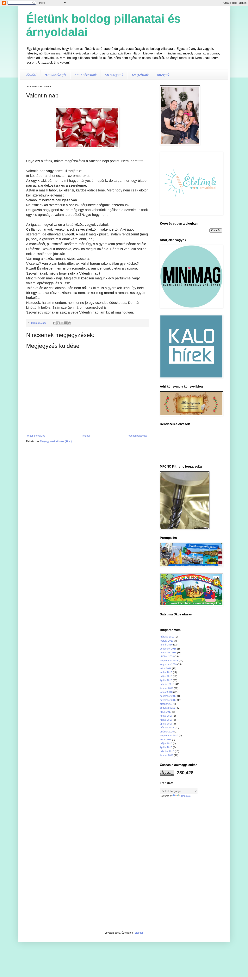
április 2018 (166, 680)
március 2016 (167, 751)
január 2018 (166, 692)
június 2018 (166, 672)
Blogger (139, 932)
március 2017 (167, 727)
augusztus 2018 (168, 664)
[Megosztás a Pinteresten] (69, 323)
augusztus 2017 (168, 707)
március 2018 (167, 684)
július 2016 (165, 739)
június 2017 (166, 715)
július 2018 (165, 668)
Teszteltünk (140, 74)
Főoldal (30, 74)
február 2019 (166, 640)
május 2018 (166, 676)
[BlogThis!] (58, 323)
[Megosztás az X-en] (62, 323)
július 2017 (165, 712)
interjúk (163, 74)
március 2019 (167, 636)
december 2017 (168, 696)
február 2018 (166, 688)
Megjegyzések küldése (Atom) (56, 441)
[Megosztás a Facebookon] (66, 323)
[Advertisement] (191, 827)
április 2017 (166, 723)
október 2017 (167, 704)
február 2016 (166, 755)
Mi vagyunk (114, 74)
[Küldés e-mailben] (55, 323)
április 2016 (166, 747)
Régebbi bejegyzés (137, 435)
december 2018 (168, 648)
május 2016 (166, 743)
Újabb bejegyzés (36, 435)
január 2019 (166, 644)
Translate (186, 796)
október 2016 (167, 731)
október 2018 (167, 656)
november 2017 (168, 700)
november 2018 (168, 652)
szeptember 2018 (169, 660)
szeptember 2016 (169, 735)
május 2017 (166, 720)
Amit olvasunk (85, 74)
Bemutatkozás (55, 74)
